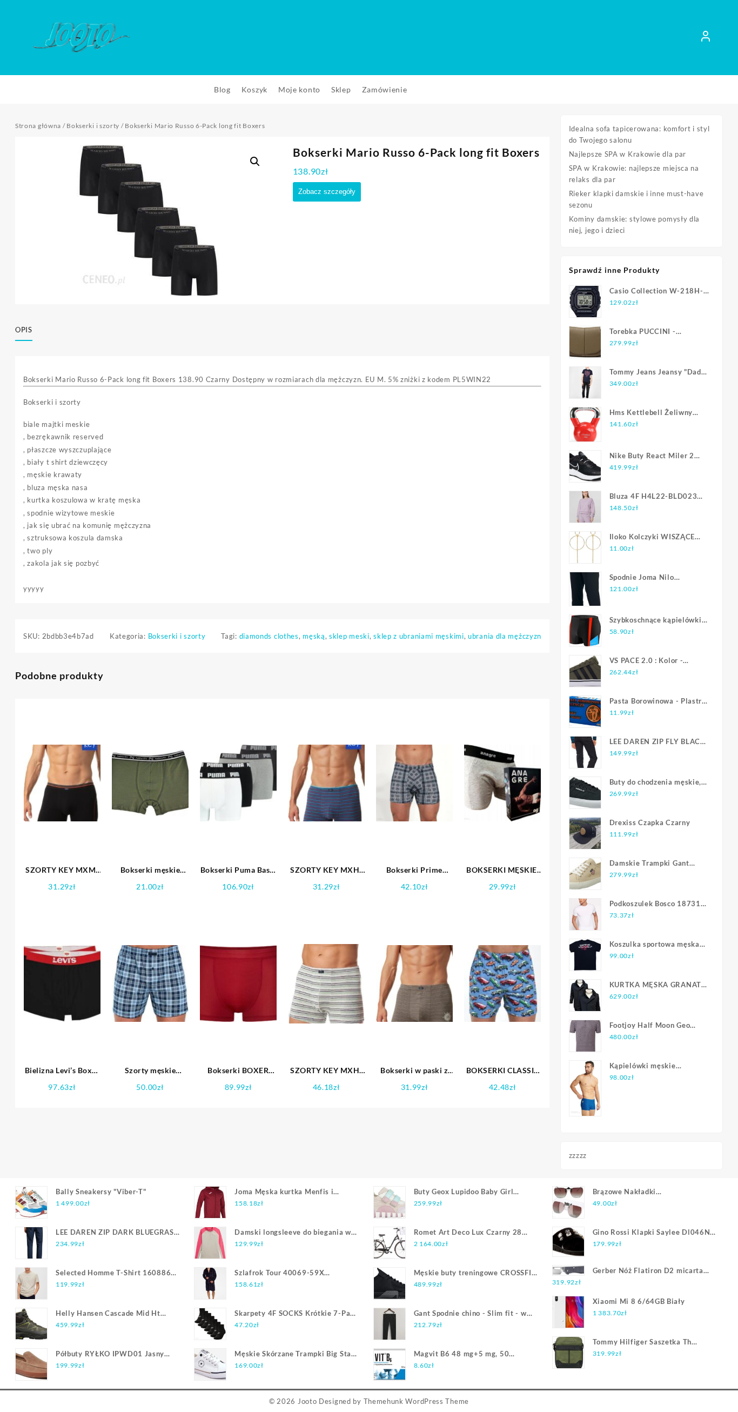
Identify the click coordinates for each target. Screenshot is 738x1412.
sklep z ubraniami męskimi (418, 636)
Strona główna (38, 126)
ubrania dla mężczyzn (504, 636)
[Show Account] (705, 38)
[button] (255, 161)
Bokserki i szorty (92, 126)
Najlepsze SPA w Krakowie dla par (627, 154)
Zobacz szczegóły (326, 192)
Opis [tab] (23, 329)
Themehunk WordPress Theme (416, 1401)
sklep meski (349, 636)
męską (314, 636)
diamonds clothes (269, 636)
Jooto (307, 1401)
